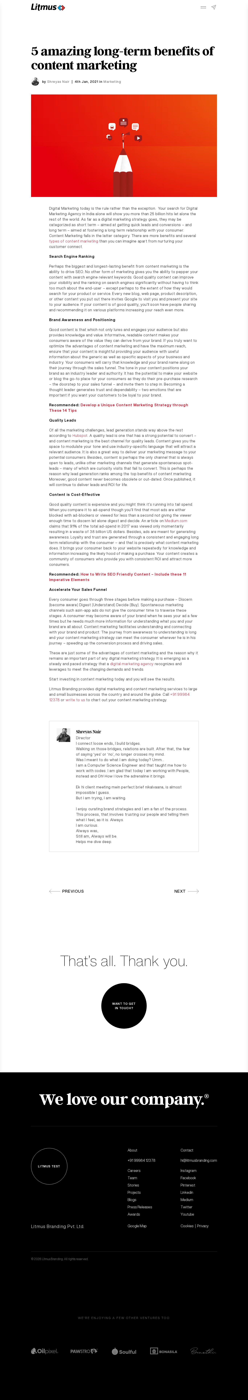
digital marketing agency (132, 664)
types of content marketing (73, 241)
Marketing (112, 81)
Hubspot (80, 435)
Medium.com (176, 521)
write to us (75, 700)
